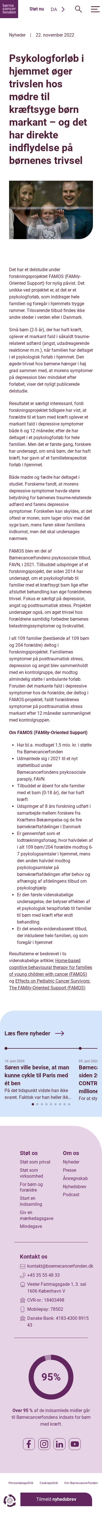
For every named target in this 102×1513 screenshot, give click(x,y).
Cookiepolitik (49, 1483)
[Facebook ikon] (29, 1444)
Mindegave (31, 1226)
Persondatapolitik (20, 1483)
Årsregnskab (75, 1178)
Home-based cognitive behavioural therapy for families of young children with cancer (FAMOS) (50, 967)
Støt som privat (35, 1162)
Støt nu (36, 9)
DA (54, 9)
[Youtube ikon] (75, 1444)
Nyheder (71, 1162)
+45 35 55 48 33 (43, 1275)
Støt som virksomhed (31, 1173)
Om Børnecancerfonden (81, 1483)
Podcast (71, 1194)
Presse (69, 1170)
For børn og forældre (31, 1187)
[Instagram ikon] (44, 1444)
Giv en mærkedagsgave (36, 1215)
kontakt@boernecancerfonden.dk (60, 1266)
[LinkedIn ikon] (59, 1444)
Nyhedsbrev (74, 1186)
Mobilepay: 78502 (45, 1309)
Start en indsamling (31, 1201)
